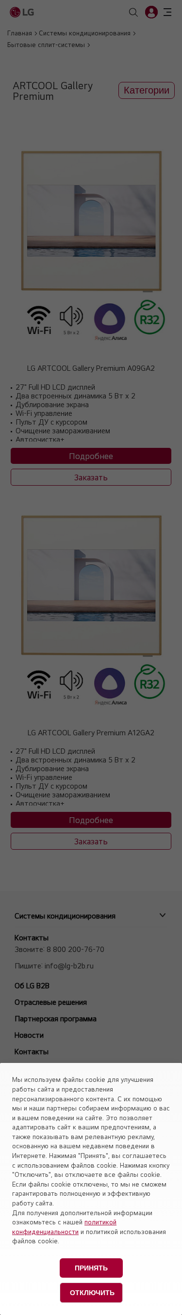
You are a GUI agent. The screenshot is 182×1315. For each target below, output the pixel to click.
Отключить (92, 1293)
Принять (91, 1268)
